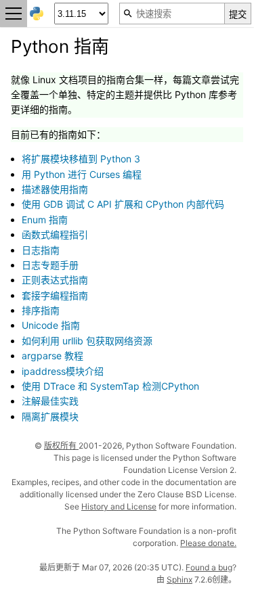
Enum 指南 (45, 219)
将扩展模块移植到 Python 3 (81, 158)
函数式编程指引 (55, 234)
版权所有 (61, 445)
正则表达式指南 (55, 280)
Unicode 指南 (51, 325)
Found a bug (209, 567)
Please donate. (208, 543)
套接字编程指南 (55, 295)
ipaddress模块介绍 (63, 371)
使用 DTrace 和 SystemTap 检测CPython (110, 386)
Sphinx (179, 579)
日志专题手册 (50, 265)
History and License (118, 506)
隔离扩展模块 (50, 416)
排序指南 (41, 310)
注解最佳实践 (50, 401)
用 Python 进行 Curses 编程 (82, 174)
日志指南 (41, 250)
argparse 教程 (52, 355)
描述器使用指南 (55, 189)
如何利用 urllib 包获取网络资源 (87, 340)
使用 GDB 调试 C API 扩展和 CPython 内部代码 (123, 204)
